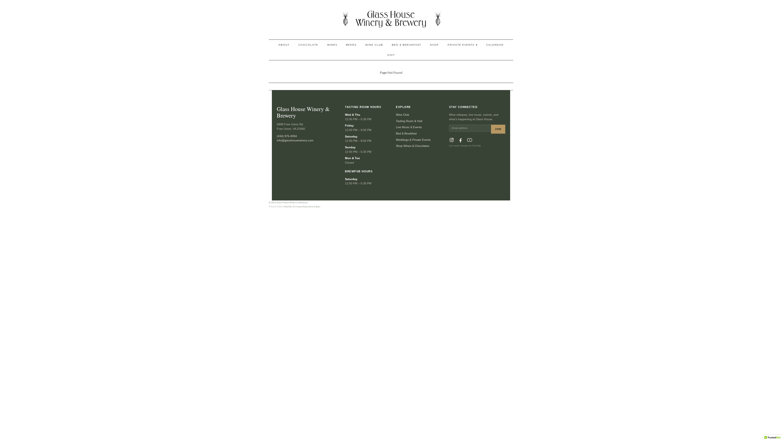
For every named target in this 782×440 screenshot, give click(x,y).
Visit (391, 54)
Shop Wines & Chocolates (412, 145)
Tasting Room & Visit (409, 121)
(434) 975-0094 (287, 136)
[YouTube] (469, 140)
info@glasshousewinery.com (295, 140)
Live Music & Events (409, 127)
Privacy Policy (276, 206)
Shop (434, 44)
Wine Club (374, 44)
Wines (332, 44)
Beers (351, 44)
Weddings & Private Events (413, 139)
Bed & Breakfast (406, 44)
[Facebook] (460, 140)
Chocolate (308, 44)
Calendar (495, 44)
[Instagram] (451, 140)
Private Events (461, 44)
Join (498, 129)
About (284, 44)
